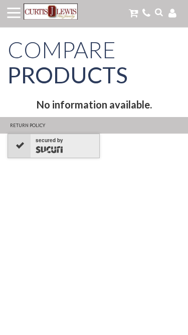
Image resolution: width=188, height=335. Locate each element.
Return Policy (27, 125)
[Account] (172, 13)
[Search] (159, 12)
